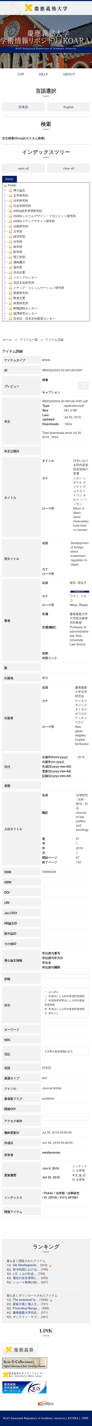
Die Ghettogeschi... (26, 1265)
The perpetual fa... (25, 1299)
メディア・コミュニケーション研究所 (38, 287)
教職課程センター (25, 308)
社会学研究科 (22, 205)
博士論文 (19, 190)
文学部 (17, 231)
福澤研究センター (25, 313)
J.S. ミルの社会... (24, 1273)
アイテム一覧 (29, 339)
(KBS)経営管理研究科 (27, 211)
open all (23, 168)
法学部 (17, 241)
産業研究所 (20, 293)
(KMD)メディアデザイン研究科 (34, 221)
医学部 (17, 252)
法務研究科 (20, 226)
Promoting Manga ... (26, 1308)
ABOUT (69, 74)
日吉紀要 (19, 272)
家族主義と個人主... (26, 1304)
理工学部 (19, 257)
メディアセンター (25, 277)
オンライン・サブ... (26, 1316)
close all (68, 168)
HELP (43, 74)
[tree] (46, 251)
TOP (20, 74)
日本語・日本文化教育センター (34, 318)
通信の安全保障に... (26, 1278)
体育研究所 (20, 303)
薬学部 (17, 267)
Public (9, 179)
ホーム (7, 339)
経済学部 (19, 236)
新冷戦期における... (26, 1269)
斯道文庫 (19, 298)
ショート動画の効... (26, 1282)
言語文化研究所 (23, 282)
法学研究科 (20, 200)
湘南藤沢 (19, 262)
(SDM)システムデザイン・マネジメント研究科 (44, 216)
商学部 (17, 246)
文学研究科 (20, 195)
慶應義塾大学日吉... (26, 1312)
